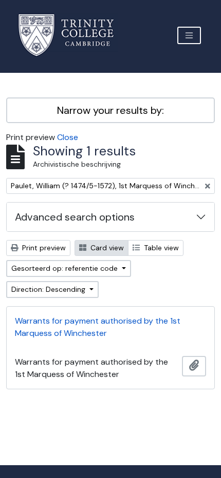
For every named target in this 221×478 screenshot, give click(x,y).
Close (67, 137)
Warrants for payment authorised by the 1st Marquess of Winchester (97, 326)
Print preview (43, 247)
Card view (106, 247)
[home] (72, 35)
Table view (160, 247)
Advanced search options (75, 217)
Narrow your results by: (110, 110)
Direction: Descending (49, 289)
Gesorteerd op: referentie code (65, 268)
